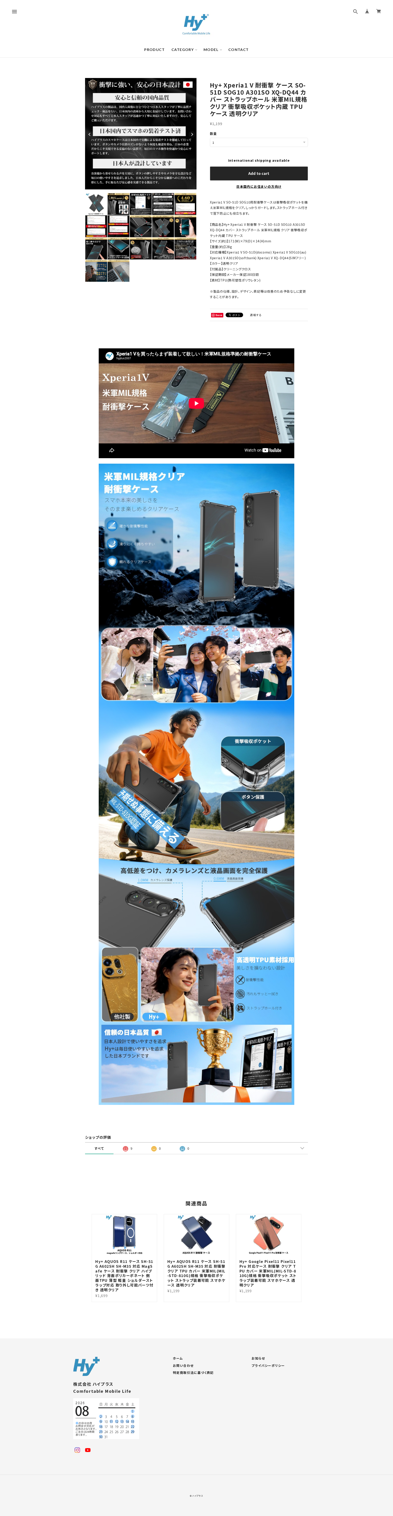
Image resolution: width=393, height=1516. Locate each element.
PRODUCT (154, 49)
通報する (256, 315)
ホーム (178, 1358)
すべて (99, 1148)
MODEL (211, 49)
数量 (213, 133)
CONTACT (238, 49)
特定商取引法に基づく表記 (193, 1373)
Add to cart (258, 173)
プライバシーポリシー (268, 1366)
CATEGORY (182, 49)
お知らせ (258, 1358)
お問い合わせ (183, 1366)
